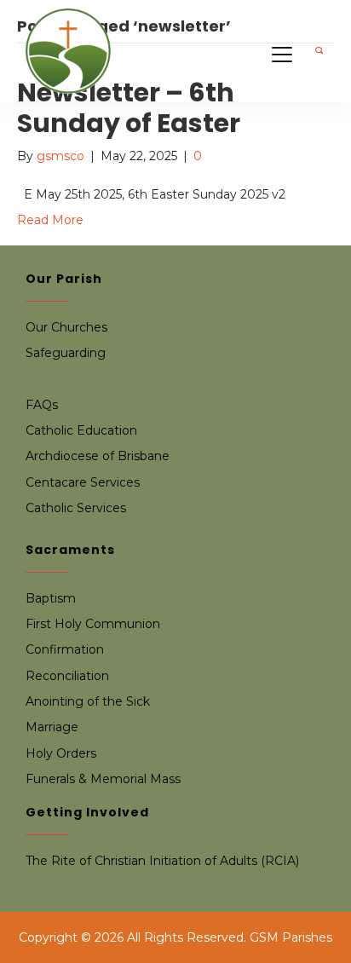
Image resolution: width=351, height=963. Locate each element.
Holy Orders (61, 753)
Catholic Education (81, 430)
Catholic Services (76, 508)
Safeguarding (66, 352)
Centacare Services (83, 482)
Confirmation (65, 649)
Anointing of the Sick (88, 701)
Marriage (52, 727)
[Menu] (282, 55)
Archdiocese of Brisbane (98, 456)
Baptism (51, 598)
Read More (50, 220)
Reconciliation (67, 675)
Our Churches (66, 327)
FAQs (42, 404)
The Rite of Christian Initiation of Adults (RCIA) (162, 860)
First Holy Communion (93, 623)
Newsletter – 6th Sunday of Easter (128, 107)
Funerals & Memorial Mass (103, 779)
